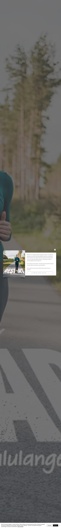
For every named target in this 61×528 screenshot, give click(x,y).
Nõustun (55, 525)
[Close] (59, 525)
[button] (55, 250)
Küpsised (49, 525)
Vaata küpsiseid (20, 526)
